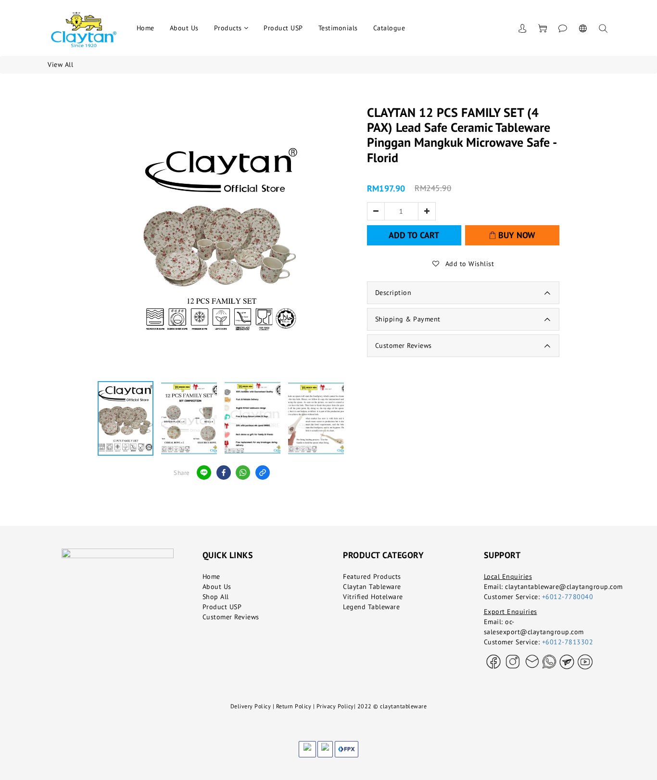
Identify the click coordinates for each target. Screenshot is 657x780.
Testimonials (338, 28)
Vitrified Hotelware (373, 596)
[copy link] (262, 472)
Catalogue (389, 28)
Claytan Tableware (372, 586)
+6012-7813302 (568, 642)
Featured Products (372, 576)
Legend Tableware (371, 606)
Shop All (215, 596)
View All (60, 64)
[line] (204, 472)
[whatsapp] (243, 472)
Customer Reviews (230, 617)
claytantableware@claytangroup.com (564, 586)
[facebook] (223, 472)
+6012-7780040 (568, 596)
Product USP (283, 28)
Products (228, 28)
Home (145, 28)
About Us (184, 28)
